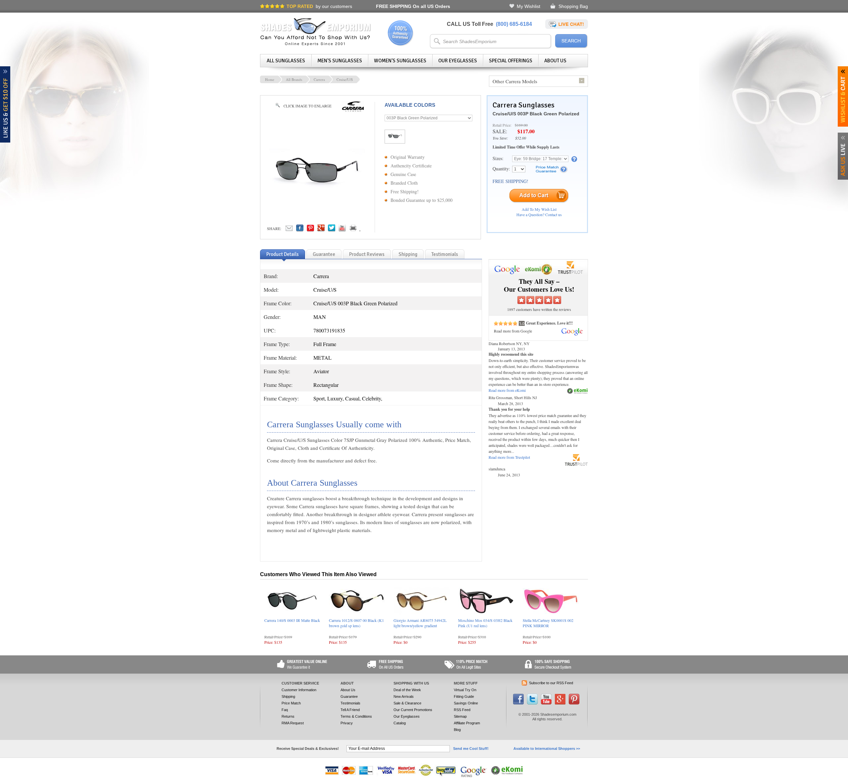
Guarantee (349, 696)
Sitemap (460, 716)
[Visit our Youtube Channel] (546, 703)
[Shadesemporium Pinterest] (574, 703)
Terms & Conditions (356, 716)
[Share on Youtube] (342, 229)
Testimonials (350, 703)
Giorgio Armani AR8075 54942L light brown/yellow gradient (420, 623)
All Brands (294, 79)
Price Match (291, 703)
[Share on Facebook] (299, 229)
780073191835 (329, 330)
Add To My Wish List (539, 209)
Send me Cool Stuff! (471, 749)
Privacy (347, 723)
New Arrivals (404, 696)
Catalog (400, 723)
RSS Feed (462, 710)
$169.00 (521, 125)
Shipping (288, 696)
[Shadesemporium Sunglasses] (315, 44)
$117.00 (526, 131)
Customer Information (299, 690)
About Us (555, 61)
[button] (847, 782)
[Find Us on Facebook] (518, 703)
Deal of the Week (407, 690)
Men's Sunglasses (339, 61)
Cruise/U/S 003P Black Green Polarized (536, 113)
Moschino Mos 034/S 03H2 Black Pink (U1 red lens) (485, 623)
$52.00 (520, 138)
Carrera (319, 79)
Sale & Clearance (407, 703)
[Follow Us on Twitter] (532, 703)
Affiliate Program (467, 723)
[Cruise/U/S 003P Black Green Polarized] (395, 137)
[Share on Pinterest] (310, 229)
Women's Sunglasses (400, 61)
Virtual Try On (465, 690)
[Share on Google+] (321, 229)
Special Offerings (510, 61)
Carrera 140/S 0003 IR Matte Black (292, 620)
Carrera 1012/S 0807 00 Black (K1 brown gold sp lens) (356, 623)
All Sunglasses (286, 61)
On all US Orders (413, 6)
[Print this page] (367, 229)
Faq (285, 710)
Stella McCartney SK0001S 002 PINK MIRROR (548, 623)
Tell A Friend (350, 710)
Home (269, 79)
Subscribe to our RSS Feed (551, 683)
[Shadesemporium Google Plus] (560, 703)
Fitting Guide (464, 696)
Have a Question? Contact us (539, 214)
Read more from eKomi (507, 390)
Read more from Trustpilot (509, 457)
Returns (288, 716)
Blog (457, 730)
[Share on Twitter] (331, 229)
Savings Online (466, 703)
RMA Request (293, 723)
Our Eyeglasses (457, 61)
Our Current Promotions (413, 710)
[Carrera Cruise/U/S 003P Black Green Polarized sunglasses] (316, 190)
